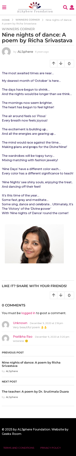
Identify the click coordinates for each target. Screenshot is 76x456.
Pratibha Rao (22, 336)
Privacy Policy (50, 447)
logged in (28, 313)
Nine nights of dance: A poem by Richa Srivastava (31, 364)
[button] (4, 7)
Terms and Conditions (18, 447)
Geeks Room (11, 434)
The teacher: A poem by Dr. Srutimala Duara (35, 391)
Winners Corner (18, 29)
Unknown (20, 323)
